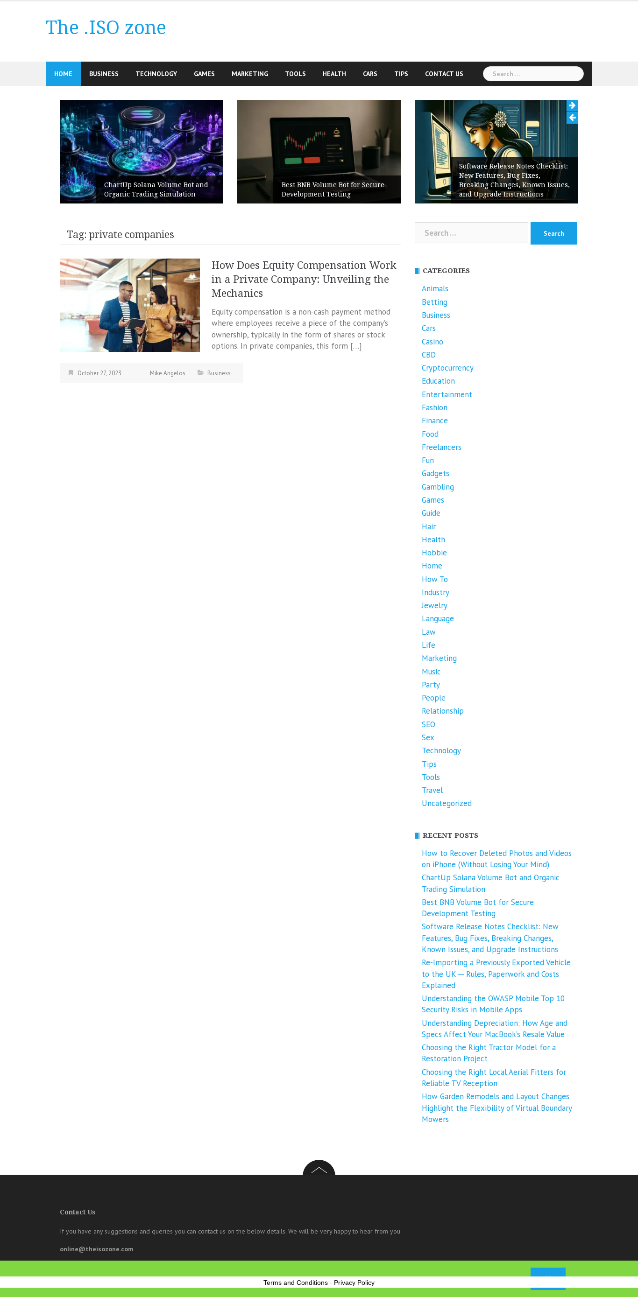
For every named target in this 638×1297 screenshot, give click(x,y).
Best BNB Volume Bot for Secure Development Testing (333, 189)
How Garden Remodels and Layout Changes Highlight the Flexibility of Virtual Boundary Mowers (497, 1107)
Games (204, 74)
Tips (401, 74)
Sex (428, 737)
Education (438, 381)
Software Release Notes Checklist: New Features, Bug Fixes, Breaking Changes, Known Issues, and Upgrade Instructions (514, 180)
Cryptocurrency (448, 368)
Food (430, 434)
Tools (295, 74)
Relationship (443, 711)
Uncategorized (447, 803)
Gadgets (435, 473)
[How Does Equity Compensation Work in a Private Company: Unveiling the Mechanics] (130, 304)
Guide (431, 513)
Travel (432, 790)
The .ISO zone (106, 28)
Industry (435, 592)
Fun (428, 460)
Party (431, 685)
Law (429, 632)
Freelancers (441, 447)
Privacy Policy (354, 1282)
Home (63, 74)
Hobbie (434, 552)
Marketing (250, 74)
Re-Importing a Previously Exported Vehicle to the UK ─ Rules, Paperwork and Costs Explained (496, 973)
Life (428, 645)
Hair (429, 526)
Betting (434, 302)
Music (431, 671)
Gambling (438, 487)
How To (435, 579)
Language (438, 618)
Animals (435, 288)
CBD (429, 355)
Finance (435, 420)
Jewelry (434, 605)
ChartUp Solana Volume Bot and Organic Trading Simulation (156, 189)
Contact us (444, 74)
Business (104, 74)
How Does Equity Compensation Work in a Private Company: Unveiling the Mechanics (304, 279)
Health (334, 74)
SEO (428, 724)
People (434, 698)
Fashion (434, 407)
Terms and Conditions (295, 1282)
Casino (432, 342)
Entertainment (447, 394)
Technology (156, 74)
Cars (370, 74)
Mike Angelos (167, 373)
